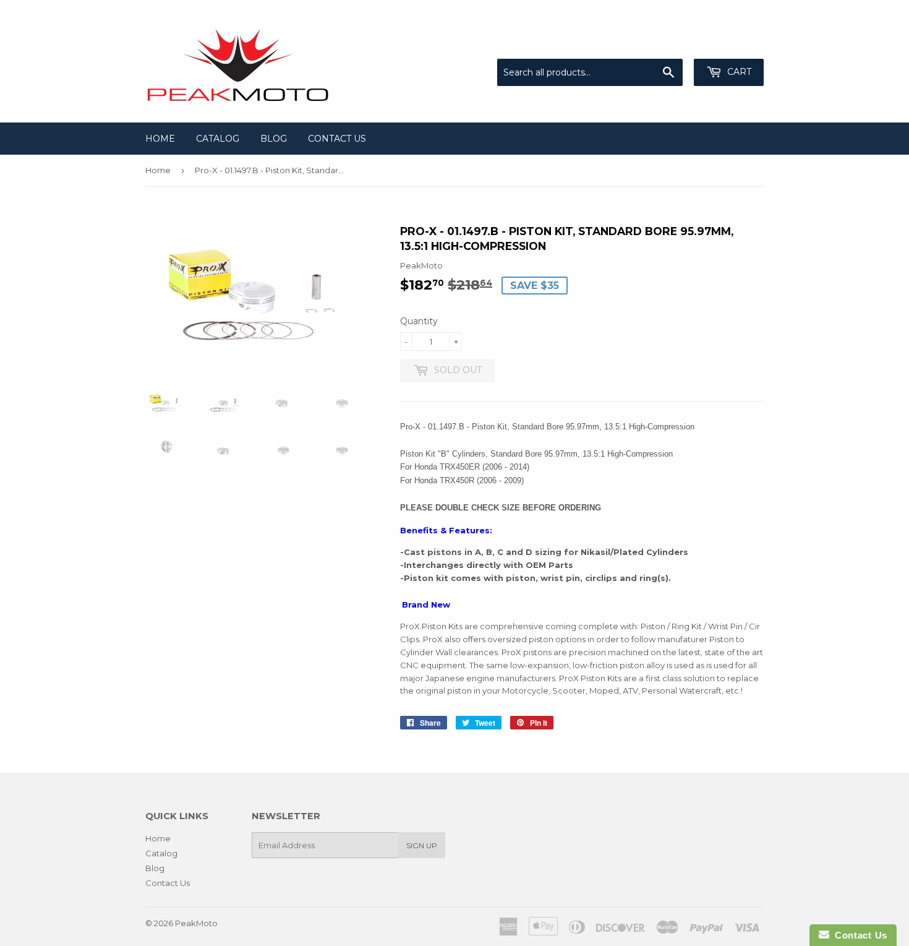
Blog (273, 138)
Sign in (661, 43)
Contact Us (337, 138)
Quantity (419, 321)
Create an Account (728, 43)
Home (160, 138)
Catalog (217, 138)
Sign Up (421, 845)
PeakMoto (196, 923)
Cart (738, 71)
